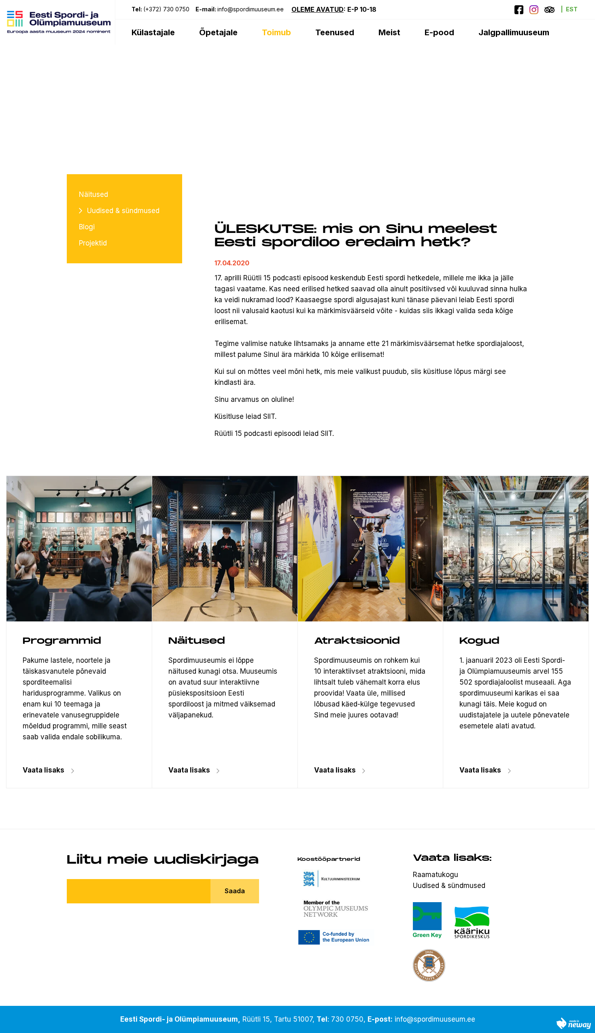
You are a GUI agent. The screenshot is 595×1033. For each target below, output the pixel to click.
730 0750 (347, 1019)
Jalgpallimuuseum (513, 32)
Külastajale (153, 32)
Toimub (276, 32)
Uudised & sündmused (123, 211)
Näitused (93, 194)
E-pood (439, 32)
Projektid (93, 243)
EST (572, 9)
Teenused (334, 32)
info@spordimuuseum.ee (251, 9)
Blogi (87, 227)
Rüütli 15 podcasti (272, 278)
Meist (389, 32)
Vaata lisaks (189, 770)
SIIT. (269, 416)
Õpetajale (218, 32)
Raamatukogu (435, 875)
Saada (235, 891)
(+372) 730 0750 (166, 9)
